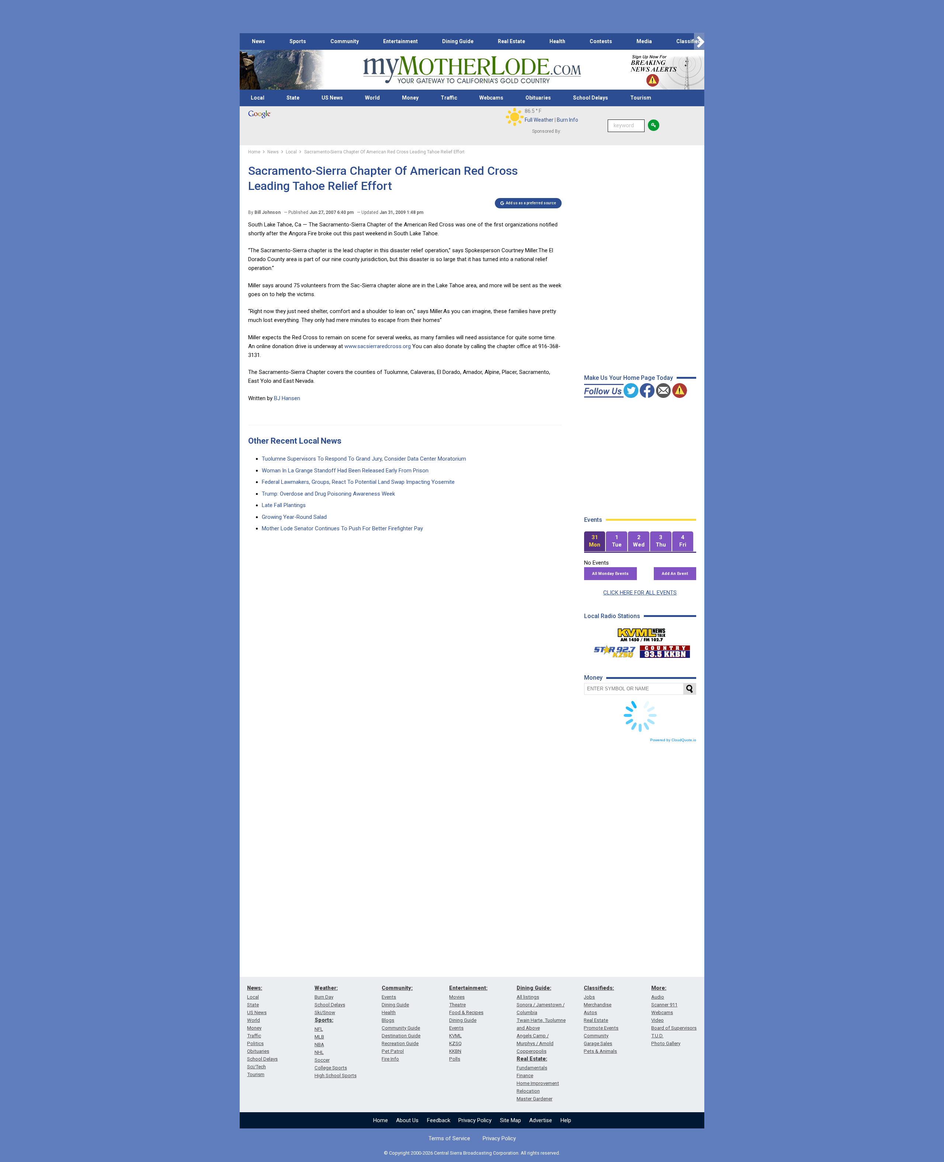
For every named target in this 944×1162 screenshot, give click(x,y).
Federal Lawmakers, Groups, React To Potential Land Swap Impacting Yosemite (358, 482)
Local (257, 98)
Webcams (491, 98)
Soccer (322, 1060)
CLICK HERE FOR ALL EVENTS (640, 592)
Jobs (589, 997)
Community (344, 41)
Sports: (324, 1020)
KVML (455, 1035)
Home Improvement (538, 1083)
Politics (255, 1043)
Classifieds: (599, 988)
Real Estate (511, 41)
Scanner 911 (664, 1004)
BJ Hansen (287, 398)
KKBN (455, 1051)
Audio (657, 997)
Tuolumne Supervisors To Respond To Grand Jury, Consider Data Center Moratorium (364, 458)
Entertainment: (468, 988)
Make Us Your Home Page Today (628, 377)
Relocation (528, 1091)
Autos (590, 1012)
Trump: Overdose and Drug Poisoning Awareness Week (328, 493)
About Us (407, 1120)
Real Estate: (532, 1058)
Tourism (640, 98)
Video (657, 1020)
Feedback (438, 1120)
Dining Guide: (534, 988)
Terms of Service (449, 1138)
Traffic (449, 98)
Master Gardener (534, 1099)
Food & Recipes (466, 1012)
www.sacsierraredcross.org (377, 346)
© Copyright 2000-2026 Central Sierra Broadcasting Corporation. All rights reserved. (472, 1153)
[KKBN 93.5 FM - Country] (664, 649)
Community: (397, 988)
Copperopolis (531, 1051)
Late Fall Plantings (284, 505)
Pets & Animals (600, 1051)
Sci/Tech (256, 1066)
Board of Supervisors (674, 1028)
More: (658, 988)
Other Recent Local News (294, 440)
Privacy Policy (475, 1120)
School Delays (590, 98)
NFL (319, 1029)
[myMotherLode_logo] (472, 70)
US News (332, 98)
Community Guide (401, 1028)
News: (254, 988)
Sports (297, 41)
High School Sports (336, 1075)
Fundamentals (532, 1068)
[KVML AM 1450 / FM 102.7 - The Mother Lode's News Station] (642, 632)
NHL (319, 1052)
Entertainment (400, 41)
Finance (525, 1075)
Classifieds (690, 41)
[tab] (594, 541)
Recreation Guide (400, 1043)
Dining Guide (457, 41)
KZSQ (455, 1043)
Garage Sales (598, 1043)
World (372, 98)
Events (389, 997)
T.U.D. (657, 1035)
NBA (319, 1044)
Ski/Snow (325, 1012)
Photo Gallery (665, 1043)
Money (410, 98)
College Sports (331, 1068)
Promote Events (601, 1028)
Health (557, 41)
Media (644, 41)
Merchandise (597, 1004)
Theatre (457, 1004)
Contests (601, 41)
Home (380, 1120)
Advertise (540, 1120)
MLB (319, 1037)
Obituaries (538, 98)
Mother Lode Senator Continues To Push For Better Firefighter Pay (342, 528)
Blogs (388, 1020)
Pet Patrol (393, 1051)
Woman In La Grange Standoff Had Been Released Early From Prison (345, 470)
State (293, 98)
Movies (457, 997)
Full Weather (539, 120)
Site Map (510, 1120)
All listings (528, 997)
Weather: (326, 988)
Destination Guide (401, 1035)
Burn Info (567, 120)
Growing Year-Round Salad (294, 517)
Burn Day (324, 997)
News (258, 41)
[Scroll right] (699, 41)
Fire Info (390, 1059)
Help (565, 1120)
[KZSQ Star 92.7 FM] (611, 649)
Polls (454, 1059)
